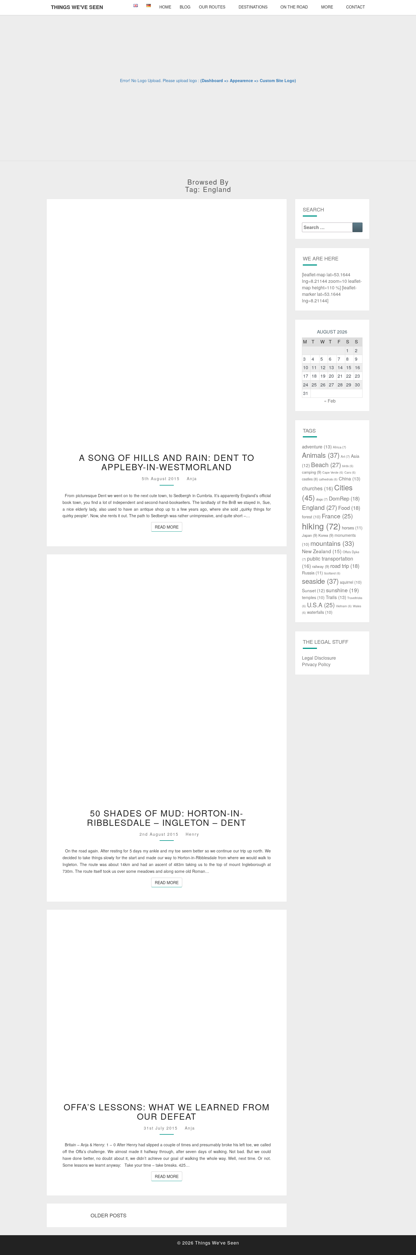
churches (317, 488)
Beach (326, 464)
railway (320, 566)
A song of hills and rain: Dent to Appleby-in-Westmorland (166, 462)
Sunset (313, 590)
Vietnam (344, 606)
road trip (344, 565)
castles (310, 479)
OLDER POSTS (108, 1215)
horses (352, 528)
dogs (322, 499)
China (349, 478)
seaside (320, 581)
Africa (339, 447)
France (337, 516)
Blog (185, 7)
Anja (192, 478)
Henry (192, 834)
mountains (332, 543)
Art (345, 456)
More (327, 7)
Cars (350, 472)
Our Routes (212, 7)
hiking (321, 526)
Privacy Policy (316, 664)
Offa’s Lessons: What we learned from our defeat (167, 1111)
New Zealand (322, 551)
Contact (355, 7)
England (319, 507)
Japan (309, 535)
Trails (336, 597)
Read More (168, 527)
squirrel (351, 582)
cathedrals (328, 479)
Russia (312, 573)
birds (347, 466)
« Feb (330, 400)
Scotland (332, 573)
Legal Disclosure (319, 658)
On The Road (294, 7)
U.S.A (321, 604)
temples (313, 597)
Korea (325, 535)
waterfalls (320, 612)
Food (349, 507)
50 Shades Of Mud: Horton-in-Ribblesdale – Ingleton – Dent (166, 817)
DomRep (344, 498)
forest (311, 516)
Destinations (253, 7)
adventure (317, 446)
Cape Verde (332, 472)
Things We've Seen (77, 7)
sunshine (342, 590)
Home (165, 7)
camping (311, 472)
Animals (321, 455)
